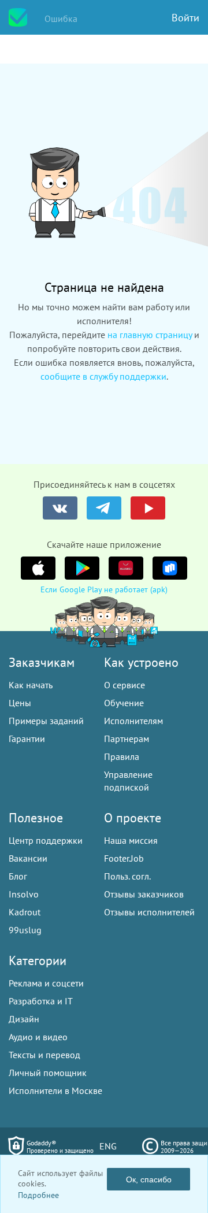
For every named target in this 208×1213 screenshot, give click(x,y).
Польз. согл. (127, 876)
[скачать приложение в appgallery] (126, 568)
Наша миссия (131, 840)
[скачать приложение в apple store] (38, 568)
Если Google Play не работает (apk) (104, 589)
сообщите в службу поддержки (103, 376)
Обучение (124, 702)
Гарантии (27, 738)
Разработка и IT (41, 1001)
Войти (185, 17)
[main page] (18, 17)
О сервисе (124, 685)
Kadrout (24, 912)
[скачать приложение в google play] (82, 568)
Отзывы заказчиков (144, 894)
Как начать (31, 685)
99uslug (25, 930)
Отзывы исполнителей (149, 912)
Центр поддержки (46, 840)
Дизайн (24, 1019)
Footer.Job (124, 858)
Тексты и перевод (44, 1054)
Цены (20, 702)
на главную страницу (149, 334)
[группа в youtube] (148, 508)
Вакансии (28, 858)
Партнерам (126, 738)
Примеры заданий (46, 720)
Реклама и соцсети (46, 983)
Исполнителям (133, 720)
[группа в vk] (60, 508)
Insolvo (24, 894)
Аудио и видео (38, 1037)
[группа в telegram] (104, 508)
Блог (18, 876)
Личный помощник (48, 1072)
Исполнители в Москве (55, 1090)
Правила (121, 756)
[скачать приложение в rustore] (170, 568)
